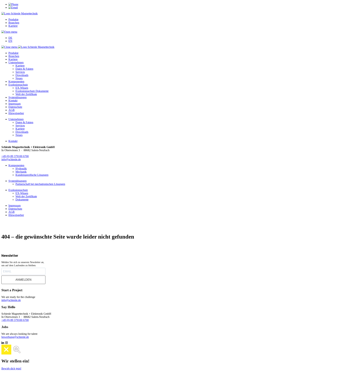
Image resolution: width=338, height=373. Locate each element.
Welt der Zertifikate (26, 94)
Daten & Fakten (24, 68)
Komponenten (16, 81)
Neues (19, 78)
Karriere (13, 25)
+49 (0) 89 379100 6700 (15, 156)
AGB (11, 110)
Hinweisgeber (16, 113)
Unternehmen (16, 62)
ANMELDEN (23, 279)
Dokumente (22, 199)
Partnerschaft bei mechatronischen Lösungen (40, 184)
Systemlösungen (17, 97)
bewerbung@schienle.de (15, 336)
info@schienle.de (11, 159)
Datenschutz (15, 106)
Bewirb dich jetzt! (11, 368)
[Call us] (13, 4)
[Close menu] (9, 46)
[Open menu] (9, 31)
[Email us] (13, 7)
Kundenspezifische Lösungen (31, 174)
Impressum (14, 103)
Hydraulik (21, 168)
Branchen (13, 22)
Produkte (13, 19)
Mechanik (21, 171)
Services (20, 71)
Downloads (21, 75)
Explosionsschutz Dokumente (32, 91)
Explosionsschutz (18, 84)
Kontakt (12, 100)
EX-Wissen (21, 87)
